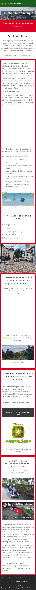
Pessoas (31, 578)
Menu (33, 3)
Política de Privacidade (10, 578)
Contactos (23, 578)
